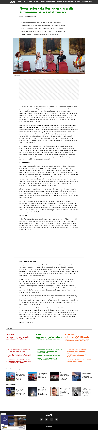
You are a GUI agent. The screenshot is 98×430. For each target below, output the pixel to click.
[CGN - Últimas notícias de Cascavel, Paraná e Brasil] (12, 2)
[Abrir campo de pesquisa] (91, 2)
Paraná (38, 1)
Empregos (78, 1)
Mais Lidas (32, 1)
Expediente (49, 426)
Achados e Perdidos (68, 1)
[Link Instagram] (51, 420)
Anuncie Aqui (86, 1)
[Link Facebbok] (41, 420)
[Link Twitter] (46, 420)
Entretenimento (51, 1)
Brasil (43, 1)
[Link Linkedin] (56, 420)
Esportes (59, 1)
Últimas (19, 1)
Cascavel (25, 1)
